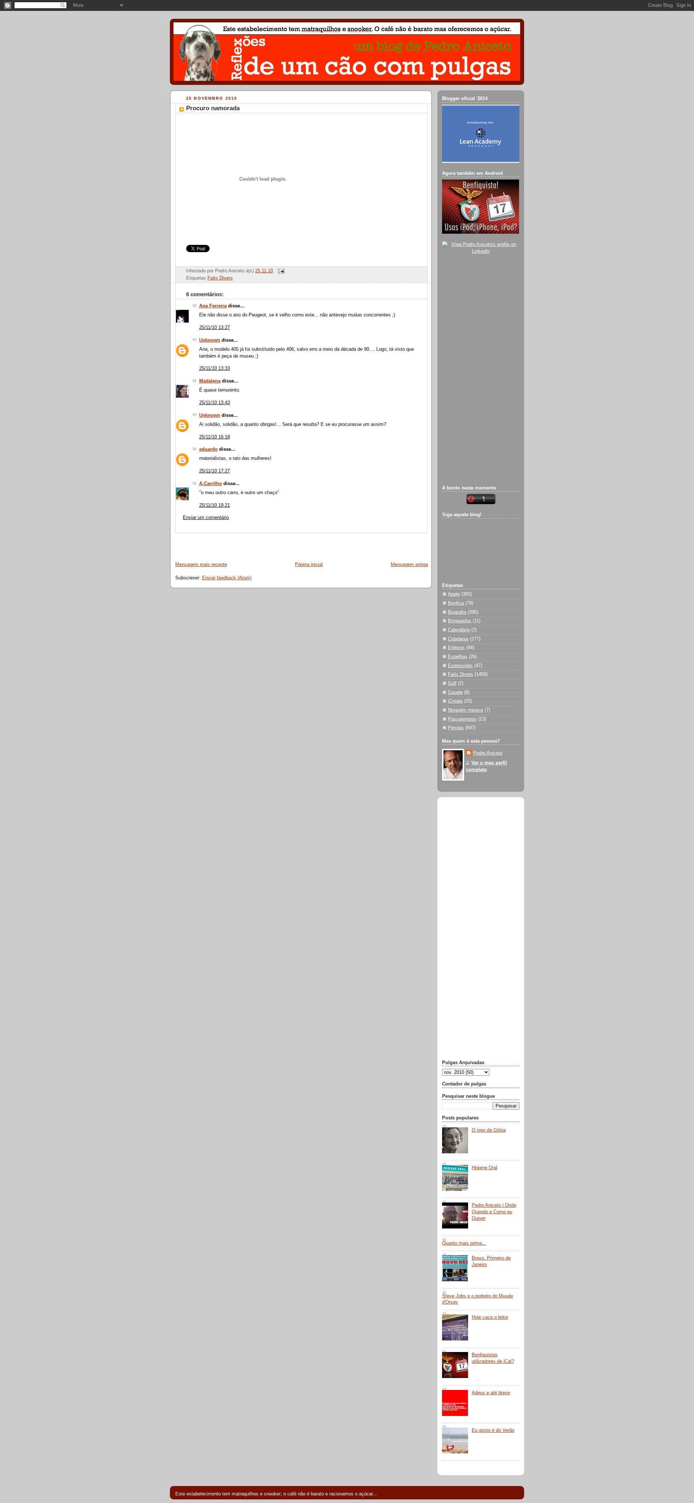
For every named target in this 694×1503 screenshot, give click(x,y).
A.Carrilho (210, 483)
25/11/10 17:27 (214, 471)
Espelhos (457, 656)
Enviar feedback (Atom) (227, 577)
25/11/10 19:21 (214, 505)
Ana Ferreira (213, 305)
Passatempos (462, 719)
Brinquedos (459, 620)
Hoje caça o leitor (490, 1317)
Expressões (460, 665)
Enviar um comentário (206, 517)
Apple (454, 594)
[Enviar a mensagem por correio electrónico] (280, 270)
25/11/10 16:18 (214, 437)
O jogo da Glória (489, 1130)
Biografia (457, 612)
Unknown (209, 340)
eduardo (208, 449)
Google (455, 692)
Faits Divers (220, 278)
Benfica (456, 603)
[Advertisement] (255, 543)
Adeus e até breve (491, 1392)
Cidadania (458, 639)
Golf (452, 683)
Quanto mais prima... (464, 1243)
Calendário (459, 629)
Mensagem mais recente (201, 564)
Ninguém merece (465, 710)
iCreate (455, 701)
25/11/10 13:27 (214, 327)
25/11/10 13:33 (214, 368)
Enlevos (456, 647)
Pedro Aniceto (487, 753)
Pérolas (456, 727)
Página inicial (309, 564)
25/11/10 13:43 (214, 402)
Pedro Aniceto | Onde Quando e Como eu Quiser (494, 1212)
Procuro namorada (213, 108)
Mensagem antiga (409, 564)
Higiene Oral (484, 1167)
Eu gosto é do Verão (493, 1430)
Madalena (209, 381)
